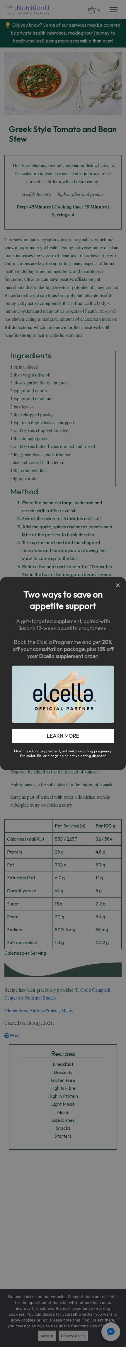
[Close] (117, 585)
